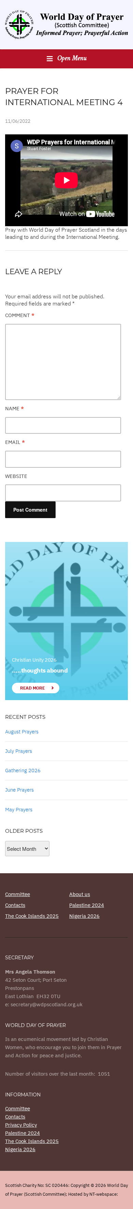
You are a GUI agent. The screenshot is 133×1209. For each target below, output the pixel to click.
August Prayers (22, 731)
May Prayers (18, 809)
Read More (32, 688)
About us (79, 894)
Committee (17, 894)
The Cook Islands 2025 (32, 916)
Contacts (15, 905)
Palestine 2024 (86, 905)
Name (14, 408)
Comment (19, 315)
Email (15, 442)
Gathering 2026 (23, 770)
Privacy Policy (21, 1125)
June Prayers (19, 789)
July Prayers (18, 751)
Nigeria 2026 (84, 916)
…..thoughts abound (40, 670)
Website (16, 476)
